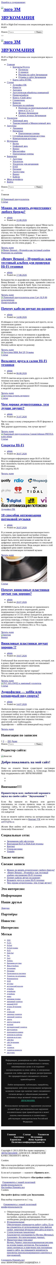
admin (9, 217)
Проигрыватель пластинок (16, 973)
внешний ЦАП (12, 1004)
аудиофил (10, 989)
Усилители (12, 118)
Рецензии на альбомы (23, 105)
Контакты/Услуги (21, 67)
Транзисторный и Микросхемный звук (32, 123)
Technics (10, 961)
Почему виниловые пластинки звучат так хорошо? (25, 591)
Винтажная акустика (14, 963)
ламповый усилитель (14, 1017)
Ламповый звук (20, 120)
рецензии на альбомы (14, 1035)
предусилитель (12, 1030)
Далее (14, 741)
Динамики (18, 128)
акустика (10, 984)
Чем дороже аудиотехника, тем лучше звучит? (29, 883)
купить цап (11, 1012)
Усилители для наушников (25, 164)
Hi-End (9, 945)
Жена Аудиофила (37, 1139)
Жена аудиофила (15, 179)
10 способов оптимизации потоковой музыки (21, 517)
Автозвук (17, 90)
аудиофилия (11, 991)
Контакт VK (34, 819)
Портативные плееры (28, 133)
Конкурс (17, 103)
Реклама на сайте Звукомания (32, 74)
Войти (10, 182)
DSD (8, 940)
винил (9, 996)
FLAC (9, 943)
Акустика (11, 126)
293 (9, 741)
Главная (11, 64)
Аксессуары (18, 171)
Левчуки (5, 908)
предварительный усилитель (17, 1027)
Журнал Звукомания (28, 113)
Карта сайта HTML (22, 80)
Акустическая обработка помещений (31, 92)
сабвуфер (10, 1040)
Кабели (16, 177)
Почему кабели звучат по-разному (27, 308)
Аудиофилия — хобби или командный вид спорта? (21, 694)
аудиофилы (11, 994)
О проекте (23, 72)
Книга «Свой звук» (22, 97)
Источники (12, 141)
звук (8, 1009)
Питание (17, 169)
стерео (9, 1045)
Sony (8, 958)
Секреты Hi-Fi (12, 445)
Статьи (10, 82)
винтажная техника (14, 999)
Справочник (19, 100)
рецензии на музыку (14, 1037)
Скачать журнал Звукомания (32, 115)
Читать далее (7, 247)
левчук (9, 1019)
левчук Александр (13, 1022)
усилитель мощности (14, 1050)
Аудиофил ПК (20, 85)
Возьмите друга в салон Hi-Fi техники (25, 880)
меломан (10, 1024)
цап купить (11, 1053)
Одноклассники (15, 849)
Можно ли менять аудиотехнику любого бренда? (31, 870)
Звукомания (11, 968)
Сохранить (6, 1260)
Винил (16, 148)
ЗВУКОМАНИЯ (17, 17)
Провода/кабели (20, 95)
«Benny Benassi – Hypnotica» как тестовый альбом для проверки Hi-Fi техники (26, 262)
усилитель (10, 1047)
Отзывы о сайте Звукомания (32, 77)
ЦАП (15, 166)
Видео (16, 143)
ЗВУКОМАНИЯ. (28, 1101)
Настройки (6, 1187)
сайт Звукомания (13, 1042)
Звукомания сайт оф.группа (20, 841)
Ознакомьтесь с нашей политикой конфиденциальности (18, 1183)
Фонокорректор (12, 979)
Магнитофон (19, 151)
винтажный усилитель (15, 1002)
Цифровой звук (20, 146)
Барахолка (12, 156)
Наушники (18, 131)
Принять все (18, 1187)
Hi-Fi (9, 950)
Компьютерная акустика (24, 138)
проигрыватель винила (15, 1032)
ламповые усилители (14, 1014)
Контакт (11, 846)
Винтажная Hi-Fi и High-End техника (25, 844)
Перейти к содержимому (13, 2)
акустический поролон (15, 986)
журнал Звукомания (14, 1007)
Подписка (23, 69)
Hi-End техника (12, 948)
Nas (8, 956)
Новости (17, 87)
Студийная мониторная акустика (29, 136)
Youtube (11, 851)
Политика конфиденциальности (28, 1142)
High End (10, 953)
